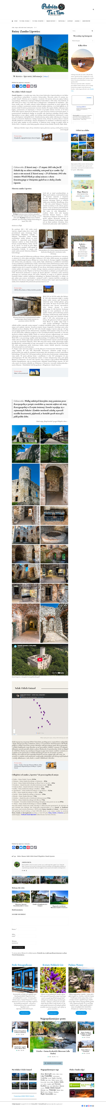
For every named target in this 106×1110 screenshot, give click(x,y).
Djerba (54, 1078)
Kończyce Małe (43, 1082)
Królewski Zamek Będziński (28, 815)
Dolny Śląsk (59, 1078)
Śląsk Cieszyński (47, 1094)
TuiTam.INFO (34, 1104)
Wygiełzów (41, 856)
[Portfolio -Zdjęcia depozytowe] (81, 1085)
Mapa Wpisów (86, 21)
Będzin (57, 1074)
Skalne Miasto (56, 1086)
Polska (13, 27)
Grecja (53, 1080)
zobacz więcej (80, 169)
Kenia (61, 1080)
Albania (42, 1074)
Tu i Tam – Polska (24, 21)
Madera (45, 1084)
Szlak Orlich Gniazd (22, 27)
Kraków (56, 1082)
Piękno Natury (50, 21)
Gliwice (49, 1080)
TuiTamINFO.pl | (42, 1104)
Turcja (58, 1090)
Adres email (14, 935)
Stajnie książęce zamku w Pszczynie (25, 879)
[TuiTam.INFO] (73, 107)
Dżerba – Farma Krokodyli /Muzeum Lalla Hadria (53, 1052)
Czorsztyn (49, 1078)
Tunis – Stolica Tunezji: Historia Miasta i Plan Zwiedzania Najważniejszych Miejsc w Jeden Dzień (28, 766)
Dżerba (43, 1080)
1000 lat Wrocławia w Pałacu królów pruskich (28, 290)
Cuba (42, 1076)
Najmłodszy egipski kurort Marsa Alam (20, 1047)
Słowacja (43, 1090)
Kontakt (70, 21)
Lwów (42, 1084)
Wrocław (46, 1092)
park (53, 1084)
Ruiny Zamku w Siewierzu (55, 813)
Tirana (47, 1090)
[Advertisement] (40, 155)
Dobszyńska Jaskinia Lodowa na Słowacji (20, 1031)
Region (16, 27)
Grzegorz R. (26, 862)
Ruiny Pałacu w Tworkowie (85, 1050)
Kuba (61, 1082)
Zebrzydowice (56, 1092)
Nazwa (14, 929)
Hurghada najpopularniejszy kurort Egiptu (27, 138)
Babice (19, 856)
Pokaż (46, 76)
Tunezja (52, 1090)
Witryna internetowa (15, 942)
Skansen (24, 856)
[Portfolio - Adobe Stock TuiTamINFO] (81, 1093)
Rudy (48, 1086)
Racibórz (43, 1086)
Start (16, 21)
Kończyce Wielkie (50, 1082)
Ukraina (62, 1090)
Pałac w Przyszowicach (21, 373)
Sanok (51, 1086)
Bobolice (54, 1074)
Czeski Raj (44, 1078)
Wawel (42, 1092)
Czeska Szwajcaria (56, 1076)
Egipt (47, 1080)
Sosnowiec (42, 1088)
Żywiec (55, 1094)
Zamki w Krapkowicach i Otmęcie (40, 905)
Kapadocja (57, 1080)
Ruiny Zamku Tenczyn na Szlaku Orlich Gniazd (56, 880)
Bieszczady (48, 1074)
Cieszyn (60, 1074)
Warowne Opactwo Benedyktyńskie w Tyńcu (20, 905)
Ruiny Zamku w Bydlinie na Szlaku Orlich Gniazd (85, 1034)
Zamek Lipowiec (50, 856)
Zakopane (51, 1092)
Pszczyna (57, 1084)
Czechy (48, 1076)
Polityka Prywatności (16, 1104)
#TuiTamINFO (76, 115)
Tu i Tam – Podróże (37, 21)
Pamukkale (49, 1084)
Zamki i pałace (30, 27)
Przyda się (61, 21)
